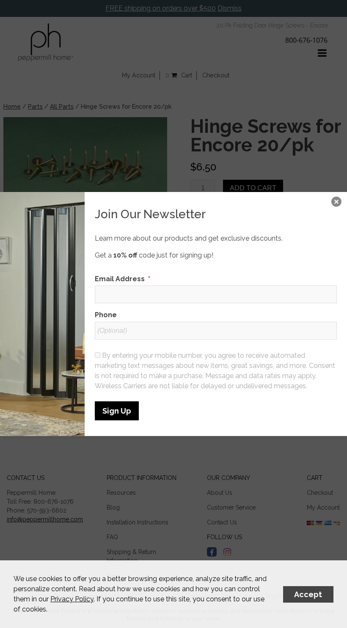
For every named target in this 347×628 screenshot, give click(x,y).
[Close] (336, 202)
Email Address (122, 279)
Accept (308, 594)
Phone (106, 315)
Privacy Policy (72, 599)
